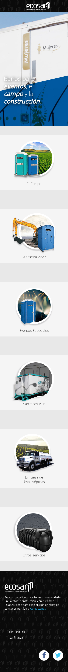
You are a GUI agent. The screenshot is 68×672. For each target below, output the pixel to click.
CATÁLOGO (15, 638)
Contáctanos (38, 608)
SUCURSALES (16, 632)
